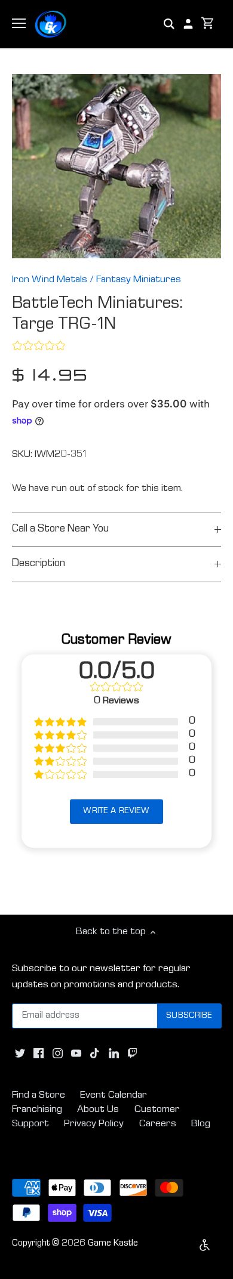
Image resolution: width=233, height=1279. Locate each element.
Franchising (37, 1110)
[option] (116, 166)
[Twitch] (132, 1054)
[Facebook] (38, 1054)
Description (38, 564)
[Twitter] (20, 1054)
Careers (157, 1124)
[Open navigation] (19, 23)
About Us (98, 1110)
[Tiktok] (95, 1054)
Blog (200, 1124)
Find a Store (38, 1095)
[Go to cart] (208, 24)
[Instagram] (58, 1054)
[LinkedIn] (114, 1054)
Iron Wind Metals (49, 280)
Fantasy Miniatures (138, 280)
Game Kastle (113, 1244)
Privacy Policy (94, 1124)
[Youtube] (76, 1054)
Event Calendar (113, 1095)
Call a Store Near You (60, 529)
